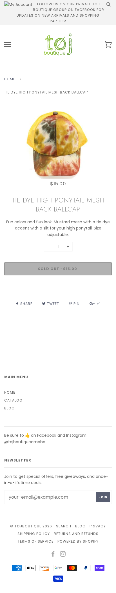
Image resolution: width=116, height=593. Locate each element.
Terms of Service (35, 541)
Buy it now (58, 285)
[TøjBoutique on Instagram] (63, 554)
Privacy (98, 526)
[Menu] (7, 44)
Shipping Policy (33, 533)
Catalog (13, 400)
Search (63, 526)
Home (9, 79)
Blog (9, 408)
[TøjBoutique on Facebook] (53, 554)
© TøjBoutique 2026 (31, 526)
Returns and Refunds (76, 533)
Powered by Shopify (78, 541)
